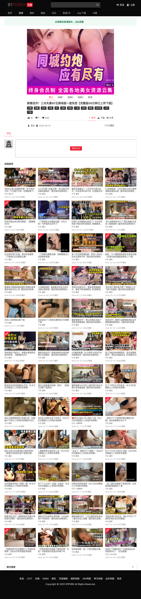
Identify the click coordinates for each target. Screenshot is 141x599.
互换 (63, 108)
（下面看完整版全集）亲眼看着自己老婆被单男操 (53, 255)
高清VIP (67, 13)
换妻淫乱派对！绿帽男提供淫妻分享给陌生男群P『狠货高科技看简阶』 (19, 517)
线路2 (70, 97)
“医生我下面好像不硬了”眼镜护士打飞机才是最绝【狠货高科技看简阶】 (120, 288)
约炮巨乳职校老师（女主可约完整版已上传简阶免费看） (87, 484)
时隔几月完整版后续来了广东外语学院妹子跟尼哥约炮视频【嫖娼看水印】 (87, 223)
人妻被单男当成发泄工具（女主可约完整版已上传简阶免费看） (53, 452)
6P (57, 108)
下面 (30, 112)
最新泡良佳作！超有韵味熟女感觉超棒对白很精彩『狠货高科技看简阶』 (53, 353)
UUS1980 (113, 554)
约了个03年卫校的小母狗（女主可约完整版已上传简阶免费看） (121, 452)
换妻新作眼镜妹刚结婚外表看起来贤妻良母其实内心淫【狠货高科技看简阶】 (19, 289)
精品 (43, 13)
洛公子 (11, 194)
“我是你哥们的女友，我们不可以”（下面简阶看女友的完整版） (120, 517)
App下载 (81, 13)
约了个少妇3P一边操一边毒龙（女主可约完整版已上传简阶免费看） (53, 484)
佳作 (43, 108)
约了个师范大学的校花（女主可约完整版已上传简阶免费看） (120, 386)
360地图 (86, 578)
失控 (83, 108)
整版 (90, 108)
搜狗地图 (75, 578)
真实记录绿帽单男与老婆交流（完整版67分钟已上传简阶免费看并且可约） (19, 420)
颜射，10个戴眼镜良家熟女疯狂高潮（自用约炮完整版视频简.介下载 (120, 255)
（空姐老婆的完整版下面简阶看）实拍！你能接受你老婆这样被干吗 (53, 550)
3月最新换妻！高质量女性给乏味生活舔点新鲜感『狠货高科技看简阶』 (53, 288)
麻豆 (54, 578)
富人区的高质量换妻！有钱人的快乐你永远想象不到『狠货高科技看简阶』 (87, 256)
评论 (9, 133)
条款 (22, 578)
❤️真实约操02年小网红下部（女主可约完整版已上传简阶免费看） (87, 419)
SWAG (45, 578)
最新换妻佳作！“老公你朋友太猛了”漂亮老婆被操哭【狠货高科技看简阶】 (87, 322)
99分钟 (98, 108)
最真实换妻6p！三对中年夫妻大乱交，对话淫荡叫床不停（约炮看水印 (87, 190)
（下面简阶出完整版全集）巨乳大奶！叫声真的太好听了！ (52, 222)
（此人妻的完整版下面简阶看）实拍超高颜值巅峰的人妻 (120, 484)
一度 (76, 108)
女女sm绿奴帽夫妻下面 (14, 320)
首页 (10, 13)
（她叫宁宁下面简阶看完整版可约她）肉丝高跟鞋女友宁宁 (119, 419)
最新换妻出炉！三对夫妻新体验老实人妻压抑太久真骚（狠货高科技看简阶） (87, 518)
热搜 (37, 578)
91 (20, 4)
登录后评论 (76, 148)
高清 (90, 97)
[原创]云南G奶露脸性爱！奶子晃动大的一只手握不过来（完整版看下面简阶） (19, 191)
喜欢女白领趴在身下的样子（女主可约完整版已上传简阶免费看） (53, 419)
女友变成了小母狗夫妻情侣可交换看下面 (53, 321)
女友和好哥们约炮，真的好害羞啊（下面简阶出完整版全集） (18, 255)
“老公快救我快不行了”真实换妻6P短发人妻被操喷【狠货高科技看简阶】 (120, 222)
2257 (29, 578)
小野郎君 (79, 423)
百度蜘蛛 (63, 578)
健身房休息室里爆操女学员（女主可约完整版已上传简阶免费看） (19, 386)
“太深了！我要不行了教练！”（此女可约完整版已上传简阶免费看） (87, 452)
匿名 (32, 125)
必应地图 (109, 578)
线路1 (60, 97)
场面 (70, 108)
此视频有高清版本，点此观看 (69, 21)
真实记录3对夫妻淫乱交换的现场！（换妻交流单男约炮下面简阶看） (19, 452)
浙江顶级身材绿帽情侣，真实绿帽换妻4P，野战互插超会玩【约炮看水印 (121, 353)
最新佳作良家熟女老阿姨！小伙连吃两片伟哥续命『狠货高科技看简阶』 (53, 517)
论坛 (54, 13)
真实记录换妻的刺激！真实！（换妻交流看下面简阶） (53, 386)
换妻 (36, 108)
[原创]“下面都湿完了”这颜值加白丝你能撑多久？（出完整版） (120, 550)
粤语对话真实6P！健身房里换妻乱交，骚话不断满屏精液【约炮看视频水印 (87, 289)
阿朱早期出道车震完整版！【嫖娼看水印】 (19, 222)
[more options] (133, 567)
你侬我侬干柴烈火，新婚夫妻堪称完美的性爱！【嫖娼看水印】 (19, 353)
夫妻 (50, 108)
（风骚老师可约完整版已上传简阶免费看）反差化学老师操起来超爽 (19, 550)
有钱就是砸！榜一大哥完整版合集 (86, 549)
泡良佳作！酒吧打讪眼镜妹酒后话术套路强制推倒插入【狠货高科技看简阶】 (120, 322)
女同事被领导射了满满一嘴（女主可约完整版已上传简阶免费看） (19, 484)
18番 (95, 13)
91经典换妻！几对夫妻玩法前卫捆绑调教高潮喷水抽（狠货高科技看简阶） (120, 191)
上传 (106, 108)
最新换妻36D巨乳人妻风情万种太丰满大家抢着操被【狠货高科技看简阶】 (87, 387)
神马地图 (98, 578)
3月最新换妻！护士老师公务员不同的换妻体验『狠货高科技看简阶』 (87, 353)
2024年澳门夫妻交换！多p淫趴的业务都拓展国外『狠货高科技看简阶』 (53, 190)
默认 (51, 97)
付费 (30, 108)
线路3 (80, 97)
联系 (119, 578)
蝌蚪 (32, 13)
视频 (21, 13)
